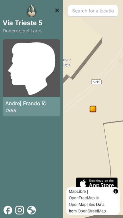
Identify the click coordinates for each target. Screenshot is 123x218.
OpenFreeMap (82, 197)
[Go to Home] (31, 10)
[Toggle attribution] (116, 191)
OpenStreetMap (92, 210)
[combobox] (93, 10)
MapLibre (77, 191)
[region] (93, 109)
